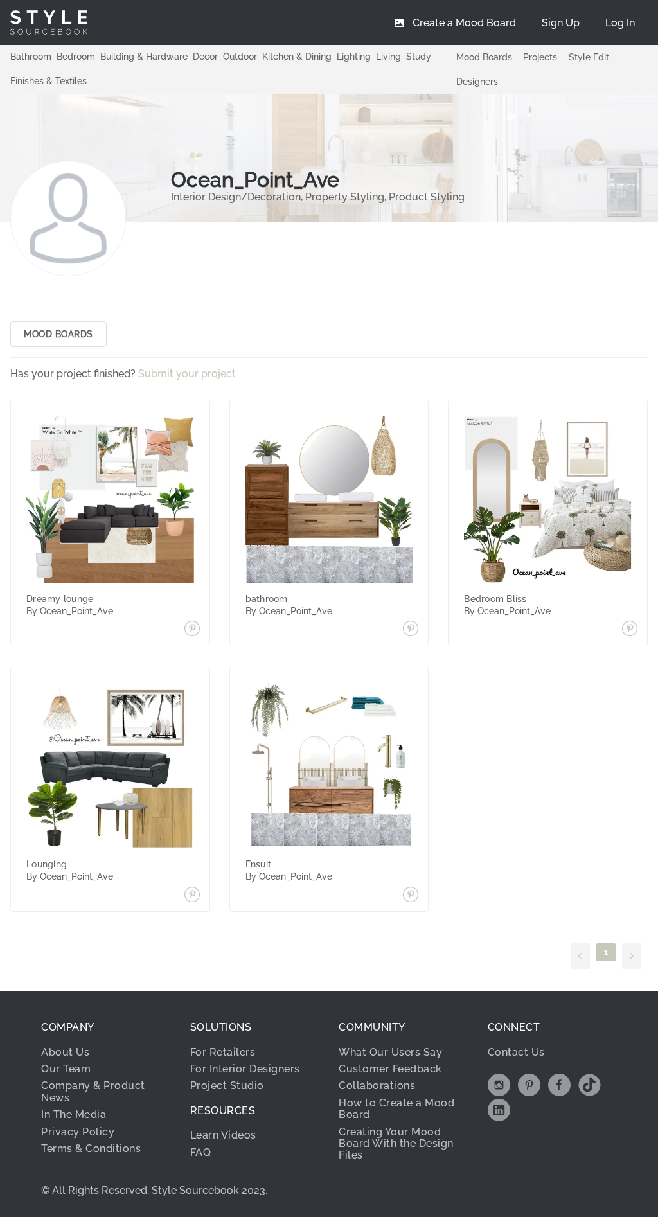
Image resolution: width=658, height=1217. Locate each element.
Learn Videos (223, 1135)
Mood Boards (484, 57)
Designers (477, 81)
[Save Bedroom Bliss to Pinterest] (629, 630)
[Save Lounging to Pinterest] (192, 896)
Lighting (354, 56)
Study (418, 56)
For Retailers (223, 1052)
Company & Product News (93, 1091)
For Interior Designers (245, 1069)
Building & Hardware (144, 56)
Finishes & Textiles (48, 81)
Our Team (66, 1069)
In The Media (73, 1114)
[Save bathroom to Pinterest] (410, 630)
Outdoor (240, 56)
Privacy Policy (77, 1132)
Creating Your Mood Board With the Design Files (396, 1144)
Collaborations (377, 1085)
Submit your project (188, 374)
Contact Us (516, 1052)
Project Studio (227, 1085)
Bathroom (30, 56)
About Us (65, 1052)
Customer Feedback (390, 1069)
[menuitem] (620, 22)
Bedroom (76, 56)
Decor (205, 56)
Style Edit (589, 57)
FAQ (200, 1152)
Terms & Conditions (91, 1148)
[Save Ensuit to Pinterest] (410, 896)
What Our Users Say (390, 1052)
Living (388, 56)
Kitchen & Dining (297, 56)
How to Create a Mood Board (396, 1109)
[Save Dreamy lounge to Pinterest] (192, 630)
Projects (540, 57)
